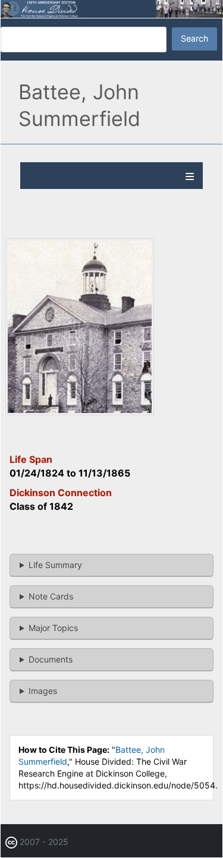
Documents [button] (51, 659)
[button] (79, 412)
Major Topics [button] (53, 628)
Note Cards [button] (51, 596)
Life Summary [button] (55, 565)
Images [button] (43, 691)
